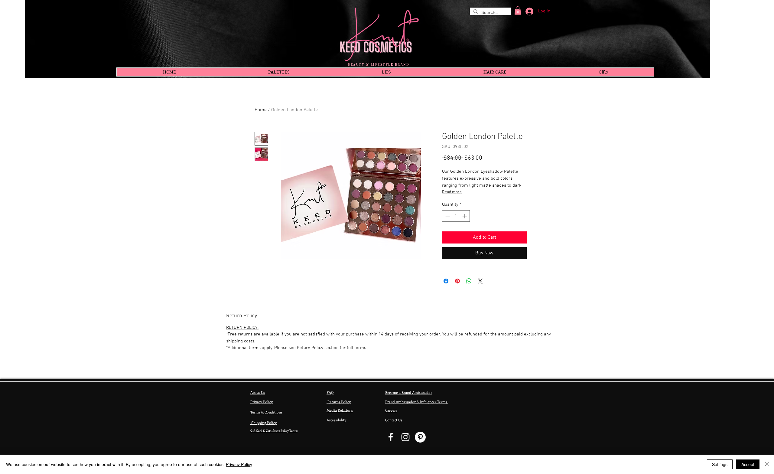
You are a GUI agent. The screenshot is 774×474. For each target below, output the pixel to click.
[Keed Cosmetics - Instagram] (405, 437)
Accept (747, 464)
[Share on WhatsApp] (469, 281)
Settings (719, 464)
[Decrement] (447, 216)
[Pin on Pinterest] (457, 281)
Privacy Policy (239, 464)
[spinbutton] (456, 216)
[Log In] (527, 11)
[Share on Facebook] (446, 281)
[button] (517, 10)
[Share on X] (480, 281)
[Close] (766, 464)
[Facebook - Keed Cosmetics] (390, 437)
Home (261, 110)
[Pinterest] (420, 437)
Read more (452, 192)
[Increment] (465, 216)
